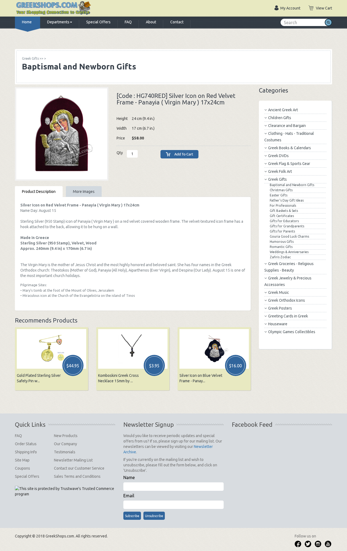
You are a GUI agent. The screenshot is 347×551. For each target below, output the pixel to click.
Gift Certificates (282, 216)
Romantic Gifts (281, 247)
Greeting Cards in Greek (288, 316)
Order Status (26, 444)
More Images (84, 191)
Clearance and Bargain (287, 125)
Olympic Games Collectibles (291, 332)
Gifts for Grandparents (287, 226)
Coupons (22, 468)
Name (129, 477)
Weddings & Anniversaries (289, 252)
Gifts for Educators (284, 221)
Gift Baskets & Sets (284, 210)
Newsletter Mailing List (73, 460)
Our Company (65, 444)
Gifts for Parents (282, 231)
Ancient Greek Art (283, 110)
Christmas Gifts (281, 190)
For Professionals (283, 205)
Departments (58, 22)
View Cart (324, 8)
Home (27, 22)
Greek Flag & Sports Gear (289, 163)
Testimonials (64, 452)
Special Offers (98, 22)
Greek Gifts (277, 179)
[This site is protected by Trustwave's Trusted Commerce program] (64, 491)
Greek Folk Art (280, 171)
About (151, 22)
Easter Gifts (278, 195)
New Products (66, 436)
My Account (290, 8)
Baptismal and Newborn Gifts (292, 185)
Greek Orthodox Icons (286, 300)
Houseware (277, 324)
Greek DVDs (278, 156)
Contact (177, 22)
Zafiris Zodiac (280, 257)
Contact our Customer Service (79, 468)
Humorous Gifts (282, 241)
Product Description (39, 191)
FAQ (128, 22)
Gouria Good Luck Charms (289, 236)
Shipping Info (26, 452)
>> (32, 58)
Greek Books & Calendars (289, 148)
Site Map (22, 460)
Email (128, 495)
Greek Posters (280, 308)
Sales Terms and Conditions (77, 476)
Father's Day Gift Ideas (287, 200)
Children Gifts (279, 118)
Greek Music (278, 292)
